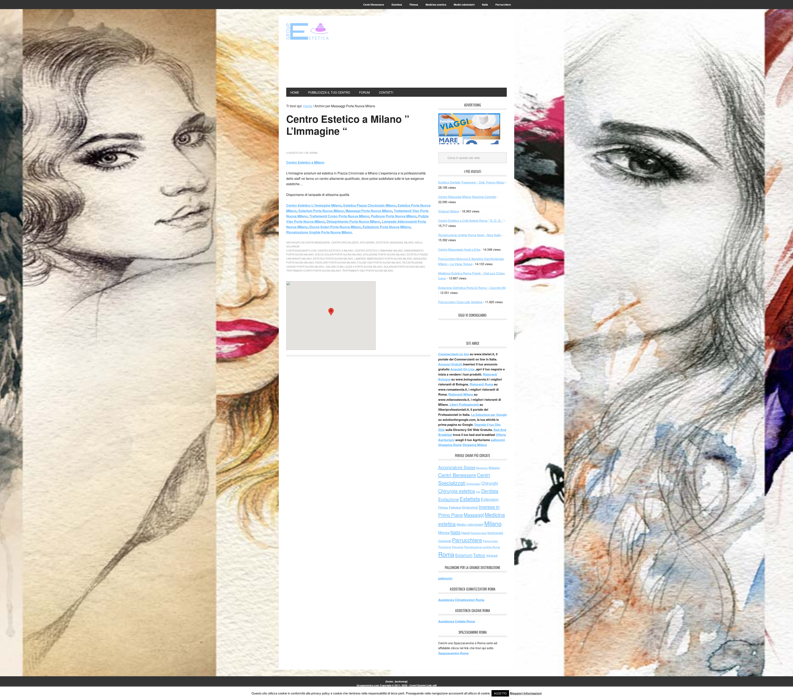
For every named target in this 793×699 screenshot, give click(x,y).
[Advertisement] (438, 52)
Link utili (432, 685)
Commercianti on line (453, 354)
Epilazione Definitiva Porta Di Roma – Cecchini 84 (472, 287)
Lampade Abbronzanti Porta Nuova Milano (383, 258)
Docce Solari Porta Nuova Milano (335, 226)
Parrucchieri (490, 541)
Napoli (465, 533)
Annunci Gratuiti (450, 364)
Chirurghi (489, 483)
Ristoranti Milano (461, 394)
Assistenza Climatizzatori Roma (461, 600)
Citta (478, 491)
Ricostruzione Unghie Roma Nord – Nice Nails (469, 235)
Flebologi (455, 507)
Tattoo (479, 555)
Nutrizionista (479, 533)
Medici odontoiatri (470, 524)
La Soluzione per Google (489, 414)
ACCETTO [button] (500, 693)
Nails (418, 242)
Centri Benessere (317, 242)
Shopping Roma (450, 445)
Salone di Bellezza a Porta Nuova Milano (354, 266)
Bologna (494, 467)
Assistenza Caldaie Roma (456, 621)
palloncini (498, 440)
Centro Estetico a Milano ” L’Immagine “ (347, 125)
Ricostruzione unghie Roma (482, 547)
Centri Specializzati (345, 242)
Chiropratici (473, 484)
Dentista (489, 490)
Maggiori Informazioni (526, 693)
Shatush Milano (448, 211)
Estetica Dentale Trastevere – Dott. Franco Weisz (471, 182)
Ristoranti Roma (482, 384)
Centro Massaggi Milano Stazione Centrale (467, 196)
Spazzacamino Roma (453, 653)
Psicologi (457, 547)
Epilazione (367, 242)
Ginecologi (470, 507)
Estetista (382, 242)
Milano (409, 242)
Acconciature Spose (456, 467)
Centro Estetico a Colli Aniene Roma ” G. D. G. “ (470, 220)
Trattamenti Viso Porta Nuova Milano (367, 270)
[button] (331, 312)
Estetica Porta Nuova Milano (333, 258)
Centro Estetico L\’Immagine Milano (314, 205)
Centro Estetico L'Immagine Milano (379, 250)
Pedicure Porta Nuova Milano (394, 216)
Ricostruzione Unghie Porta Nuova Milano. (319, 232)
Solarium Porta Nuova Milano (321, 210)
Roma (446, 554)
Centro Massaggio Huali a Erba (459, 249)
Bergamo (482, 468)
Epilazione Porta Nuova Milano (387, 226)
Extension (490, 499)
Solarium (292, 246)
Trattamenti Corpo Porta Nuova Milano (339, 216)
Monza (444, 532)
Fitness (443, 507)
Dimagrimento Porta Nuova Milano (353, 221)
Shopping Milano (474, 445)
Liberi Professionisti (465, 404)
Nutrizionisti (495, 533)
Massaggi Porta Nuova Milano (368, 210)
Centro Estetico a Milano (305, 162)
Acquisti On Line (462, 369)
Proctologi (444, 547)
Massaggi (396, 242)
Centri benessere (314, 31)
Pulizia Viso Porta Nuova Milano (379, 262)
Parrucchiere (467, 540)
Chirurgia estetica (456, 490)
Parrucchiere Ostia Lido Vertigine (460, 302)
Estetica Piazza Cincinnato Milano (369, 205)
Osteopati (444, 541)
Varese (492, 555)
